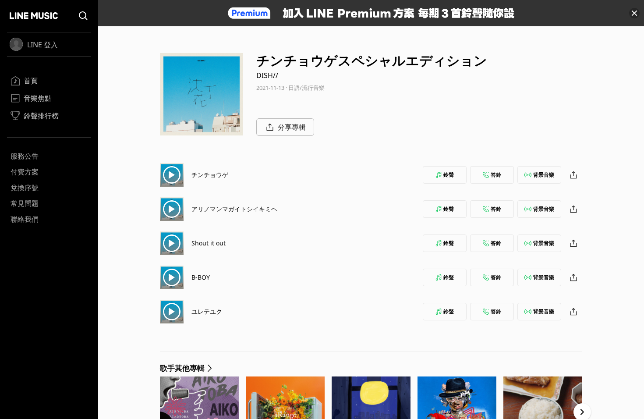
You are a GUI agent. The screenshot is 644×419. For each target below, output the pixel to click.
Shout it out (208, 243)
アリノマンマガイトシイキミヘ (234, 209)
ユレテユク (206, 311)
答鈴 (496, 174)
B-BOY (200, 277)
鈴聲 (448, 174)
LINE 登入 (42, 45)
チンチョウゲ (209, 174)
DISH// (267, 75)
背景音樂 (543, 174)
